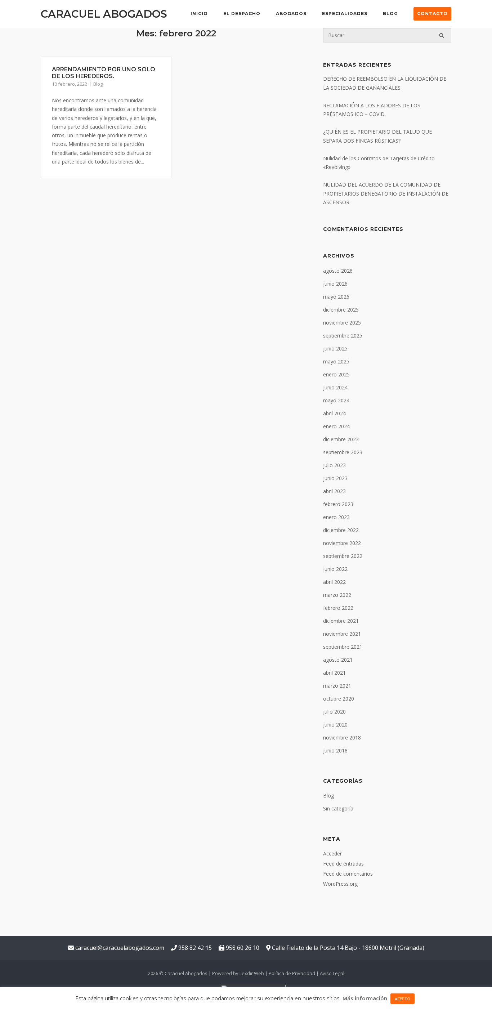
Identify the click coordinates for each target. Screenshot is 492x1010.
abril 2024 (334, 413)
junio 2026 (335, 283)
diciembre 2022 (341, 530)
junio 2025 (335, 348)
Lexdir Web (252, 973)
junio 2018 (335, 750)
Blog (390, 13)
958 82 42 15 (194, 948)
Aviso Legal (332, 973)
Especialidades (344, 13)
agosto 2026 (338, 270)
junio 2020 (335, 724)
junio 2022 (335, 569)
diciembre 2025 (341, 309)
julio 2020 (334, 711)
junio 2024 (335, 387)
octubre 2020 (338, 698)
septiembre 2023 (342, 452)
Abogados (291, 13)
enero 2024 (336, 426)
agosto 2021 (338, 659)
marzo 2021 (337, 685)
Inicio (199, 13)
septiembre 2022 (342, 556)
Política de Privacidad (292, 973)
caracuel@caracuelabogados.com (119, 948)
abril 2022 (334, 581)
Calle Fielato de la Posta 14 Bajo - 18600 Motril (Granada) (347, 948)
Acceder (332, 853)
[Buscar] (441, 35)
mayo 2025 (336, 361)
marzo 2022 (337, 594)
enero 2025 (336, 374)
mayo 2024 (336, 400)
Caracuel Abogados (104, 14)
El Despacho (241, 13)
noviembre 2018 (342, 737)
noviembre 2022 (342, 543)
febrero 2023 (338, 504)
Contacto (432, 13)
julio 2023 (334, 465)
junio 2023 (335, 478)
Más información (365, 998)
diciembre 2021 (341, 620)
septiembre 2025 (342, 335)
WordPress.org (340, 883)
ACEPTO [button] (402, 998)
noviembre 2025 (342, 322)
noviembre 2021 (342, 633)
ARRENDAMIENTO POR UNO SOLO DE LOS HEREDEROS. (103, 73)
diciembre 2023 (341, 439)
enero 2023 (336, 517)
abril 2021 (334, 672)
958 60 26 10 (241, 948)
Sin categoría (338, 808)
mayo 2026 (336, 296)
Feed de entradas (343, 863)
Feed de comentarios (348, 873)
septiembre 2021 (342, 646)
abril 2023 (334, 491)
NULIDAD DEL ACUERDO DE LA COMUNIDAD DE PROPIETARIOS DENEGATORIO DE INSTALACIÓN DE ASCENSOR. (385, 193)
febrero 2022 (338, 607)
